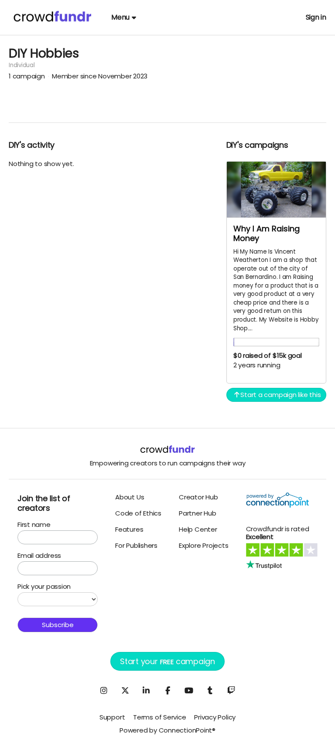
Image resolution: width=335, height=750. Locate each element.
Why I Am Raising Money (266, 233)
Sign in (316, 17)
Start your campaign (167, 661)
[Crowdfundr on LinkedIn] (146, 690)
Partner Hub (197, 513)
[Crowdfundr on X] (124, 690)
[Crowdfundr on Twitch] (231, 690)
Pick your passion (44, 586)
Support (112, 717)
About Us (129, 497)
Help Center (198, 529)
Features (129, 529)
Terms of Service (159, 717)
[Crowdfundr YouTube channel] (188, 690)
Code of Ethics (138, 513)
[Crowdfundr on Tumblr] (210, 690)
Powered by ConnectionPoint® (167, 730)
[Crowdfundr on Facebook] (167, 690)
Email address (39, 555)
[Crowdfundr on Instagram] (103, 690)
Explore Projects (203, 545)
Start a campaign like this (280, 394)
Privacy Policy (215, 717)
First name (34, 524)
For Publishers (136, 545)
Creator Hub (198, 497)
